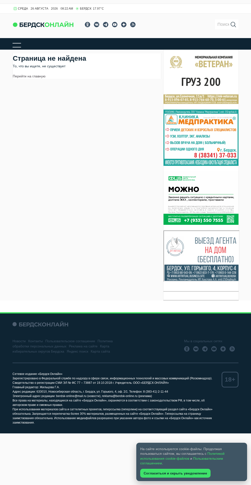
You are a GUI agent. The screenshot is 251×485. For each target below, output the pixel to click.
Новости (19, 341)
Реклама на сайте (83, 346)
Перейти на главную (29, 76)
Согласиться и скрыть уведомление (175, 473)
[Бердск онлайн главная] (40, 324)
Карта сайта (100, 351)
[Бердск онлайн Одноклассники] (87, 24)
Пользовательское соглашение (70, 341)
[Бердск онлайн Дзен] (123, 24)
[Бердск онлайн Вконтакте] (96, 24)
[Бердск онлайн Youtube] (114, 24)
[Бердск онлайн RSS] (133, 24)
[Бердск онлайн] (43, 24)
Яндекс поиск (77, 351)
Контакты (35, 341)
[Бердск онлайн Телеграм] (105, 24)
